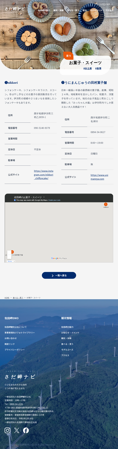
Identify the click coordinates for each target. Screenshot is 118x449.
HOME (7, 297)
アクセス (109, 10)
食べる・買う (18, 297)
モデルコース (96, 10)
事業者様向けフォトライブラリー (20, 332)
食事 (99, 68)
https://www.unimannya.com (99, 176)
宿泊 (85, 10)
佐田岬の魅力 (44, 10)
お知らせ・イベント (70, 332)
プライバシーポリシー (15, 349)
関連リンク (10, 344)
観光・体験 (59, 10)
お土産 (88, 68)
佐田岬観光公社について (16, 326)
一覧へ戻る (61, 275)
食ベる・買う (73, 10)
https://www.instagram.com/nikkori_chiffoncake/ (43, 174)
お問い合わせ (11, 338)
